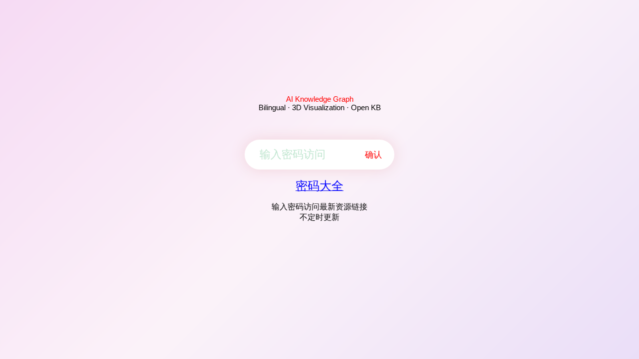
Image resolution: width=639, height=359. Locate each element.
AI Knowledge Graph (319, 99)
